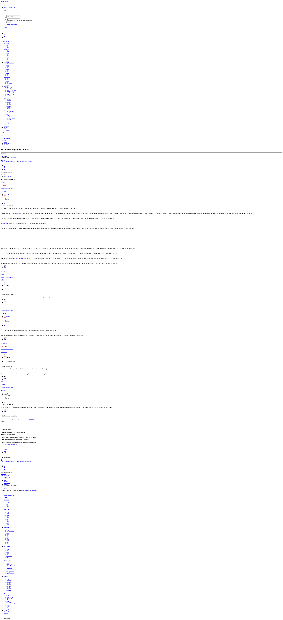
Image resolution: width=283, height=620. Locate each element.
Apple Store (14, 213)
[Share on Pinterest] (4, 169)
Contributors (9, 116)
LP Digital (6, 127)
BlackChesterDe (19, 258)
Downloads (9, 112)
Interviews (8, 119)
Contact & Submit (10, 118)
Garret (3, 384)
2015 (7, 57)
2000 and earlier (10, 63)
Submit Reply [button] (7, 457)
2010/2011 (8, 102)
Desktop (5, 449)
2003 (7, 67)
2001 (7, 65)
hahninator (4, 313)
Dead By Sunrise (10, 91)
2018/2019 (8, 107)
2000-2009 (6, 62)
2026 (7, 47)
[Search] (2, 135)
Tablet (5, 451)
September (97, 258)
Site (4, 110)
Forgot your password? (11, 24)
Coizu (2, 280)
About (7, 114)
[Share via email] (4, 168)
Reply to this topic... (6, 429)
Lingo (7, 120)
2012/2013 (8, 103)
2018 (7, 61)
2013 (7, 54)
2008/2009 (8, 100)
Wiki (7, 123)
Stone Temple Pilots (11, 93)
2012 (7, 53)
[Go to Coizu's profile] (3, 271)
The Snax (8, 95)
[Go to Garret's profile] (3, 381)
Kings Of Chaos (10, 94)
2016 (7, 58)
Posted (7, 188)
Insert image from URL (11, 444)
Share (3, 160)
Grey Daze (9, 87)
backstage (5, 223)
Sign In (8, 22)
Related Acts (6, 86)
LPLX (8, 122)
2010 (7, 50)
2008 (7, 74)
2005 (7, 70)
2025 (7, 46)
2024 (7, 45)
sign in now (31, 419)
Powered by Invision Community (28, 490)
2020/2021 (8, 108)
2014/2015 (8, 104)
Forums (5, 124)
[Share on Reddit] (4, 166)
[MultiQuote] (5, 266)
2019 (7, 79)
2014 (7, 55)
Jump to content (4, 1)
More (5, 128)
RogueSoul (4, 352)
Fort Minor (9, 83)
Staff (7, 115)
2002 (7, 66)
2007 (7, 73)
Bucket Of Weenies (11, 90)
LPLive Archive (10, 111)
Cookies (5, 488)
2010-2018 (6, 49)
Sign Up (5, 27)
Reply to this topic (8, 176)
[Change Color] (4, 5)
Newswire (13, 157)
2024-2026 (6, 43)
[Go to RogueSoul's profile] (4, 343)
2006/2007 (8, 99)
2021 (7, 81)
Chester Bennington (11, 89)
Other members (10, 96)
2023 (7, 82)
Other (7, 85)
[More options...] (4, 203)
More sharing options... (6, 172)
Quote (5, 267)
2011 (7, 51)
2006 (7, 71)
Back (7, 502)
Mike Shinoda (7, 77)
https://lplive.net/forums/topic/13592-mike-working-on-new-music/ (17, 161)
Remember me (9, 20)
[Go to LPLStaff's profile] (3, 153)
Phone (5, 452)
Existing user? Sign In (9, 7)
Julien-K (6, 98)
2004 (7, 69)
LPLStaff (4, 156)
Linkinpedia (6, 126)
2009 (7, 75)
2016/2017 (8, 106)
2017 (7, 59)
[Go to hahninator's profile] (4, 305)
